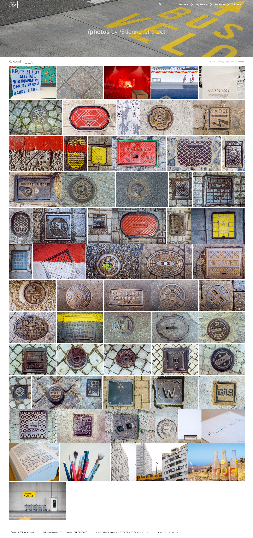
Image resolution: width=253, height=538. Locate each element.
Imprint (175, 532)
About (160, 532)
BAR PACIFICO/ (80, 532)
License (167, 532)
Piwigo (165, 529)
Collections (182, 4)
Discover (237, 4)
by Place (220, 4)
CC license (239, 62)
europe (28, 63)
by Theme (201, 4)
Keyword (15, 61)
